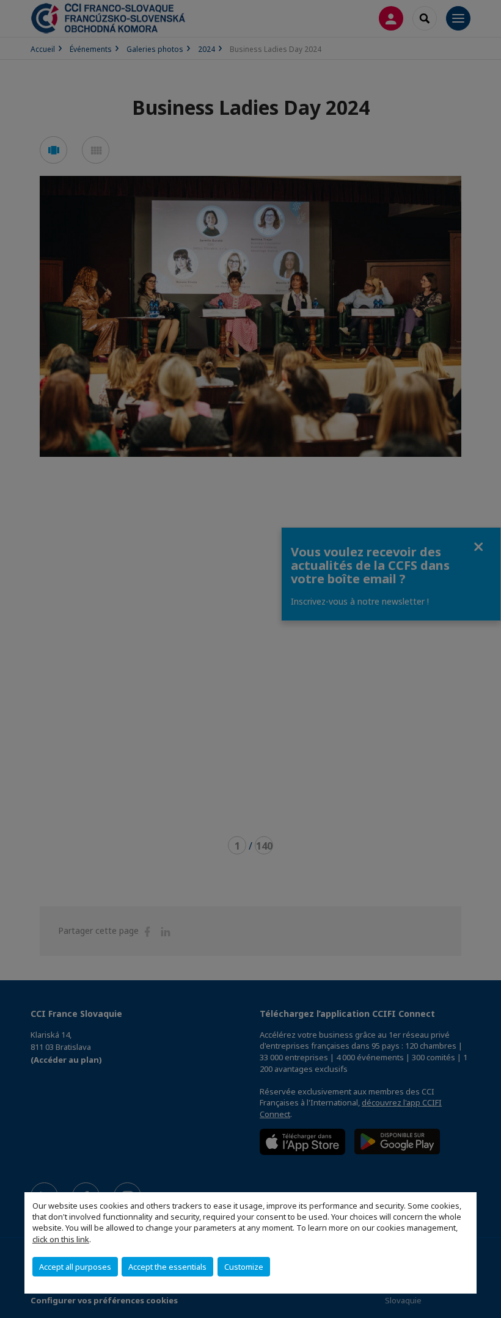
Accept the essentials (167, 1266)
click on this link (60, 1239)
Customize (243, 1266)
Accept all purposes (75, 1266)
